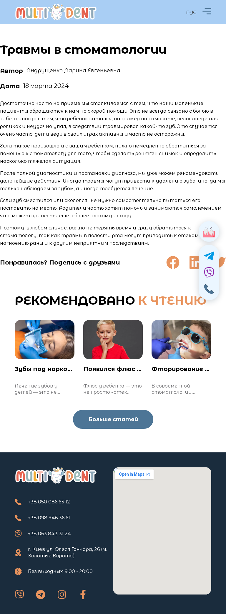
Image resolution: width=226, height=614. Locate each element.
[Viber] (19, 594)
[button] (173, 262)
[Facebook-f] (83, 594)
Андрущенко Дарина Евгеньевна (73, 70)
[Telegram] (40, 594)
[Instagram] (62, 594)
